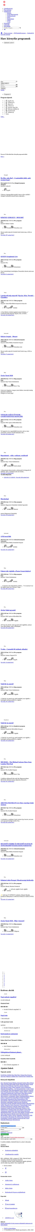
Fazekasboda (10, 1099)
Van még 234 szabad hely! (7, 515)
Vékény (21, 1091)
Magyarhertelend (25, 1111)
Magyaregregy (4, 1096)
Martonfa (19, 1103)
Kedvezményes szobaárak (9, 1034)
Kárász (30, 1093)
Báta (15, 1099)
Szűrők (2, 90)
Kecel (27, 1118)
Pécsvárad (12, 1097)
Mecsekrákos (4, 1115)
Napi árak (4, 1015)
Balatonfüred (10, 19)
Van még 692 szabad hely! (7, 822)
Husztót (10, 1118)
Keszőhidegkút (4, 1094)
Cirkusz (11, 105)
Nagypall (7, 1097)
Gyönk (28, 1088)
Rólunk (7, 1200)
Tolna (2, 1084)
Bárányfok (23, 1084)
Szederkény (20, 1115)
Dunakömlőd (14, 1100)
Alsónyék (30, 1090)
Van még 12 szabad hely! (7, 934)
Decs (18, 1086)
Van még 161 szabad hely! (7, 701)
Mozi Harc (17, 1075)
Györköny (30, 1091)
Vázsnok (10, 1109)
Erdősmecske (10, 1093)
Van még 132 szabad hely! (7, 858)
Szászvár (26, 1090)
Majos (27, 1084)
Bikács (17, 1096)
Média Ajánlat (8, 1188)
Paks (19, 1094)
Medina (15, 1083)
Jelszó (2, 1129)
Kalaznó (3, 1086)
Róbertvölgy (20, 1117)
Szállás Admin (9, 1180)
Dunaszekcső (4, 1103)
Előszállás (3, 1119)
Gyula (8, 22)
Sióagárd (6, 1083)
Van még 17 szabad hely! (7, 473)
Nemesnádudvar (21, 1099)
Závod (7, 1086)
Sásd (15, 1111)
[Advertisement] (17, 62)
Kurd (2, 1091)
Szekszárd (19, 1083)
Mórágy (6, 1090)
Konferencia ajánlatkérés (11, 1150)
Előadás (11, 112)
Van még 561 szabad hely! (7, 781)
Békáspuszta (9, 1119)
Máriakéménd (4, 1112)
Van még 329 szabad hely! (7, 315)
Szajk (17, 1114)
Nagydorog (11, 1091)
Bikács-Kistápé (20, 1097)
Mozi (10, 104)
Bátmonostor (18, 1108)
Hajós (12, 1105)
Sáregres (21, 1109)
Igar (18, 1109)
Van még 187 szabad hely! (7, 235)
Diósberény (28, 1087)
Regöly (19, 1093)
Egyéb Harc (4, 1075)
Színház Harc (10, 1075)
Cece (28, 1108)
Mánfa (27, 1106)
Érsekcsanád (4, 1099)
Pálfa (9, 1100)
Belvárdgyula (16, 1119)
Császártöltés (10, 1111)
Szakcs (15, 1109)
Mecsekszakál (25, 1114)
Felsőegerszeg (4, 1109)
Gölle (30, 1115)
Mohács (23, 1112)
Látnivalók (6, 25)
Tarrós (29, 1105)
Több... (2, 116)
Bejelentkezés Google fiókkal (8, 1126)
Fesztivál (11, 110)
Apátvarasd (4, 1093)
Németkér (14, 1103)
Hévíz (8, 17)
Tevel (5, 1084)
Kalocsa (3, 1097)
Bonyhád (9, 1084)
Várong (10, 1115)
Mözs (28, 1083)
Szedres (24, 1083)
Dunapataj (3, 1106)
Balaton (9, 13)
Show (7, 114)
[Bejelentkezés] (5, 29)
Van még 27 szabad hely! (7, 354)
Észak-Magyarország (12, 14)
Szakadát (17, 1087)
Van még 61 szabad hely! (7, 274)
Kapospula (3, 1108)
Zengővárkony (24, 1094)
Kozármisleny (4, 1118)
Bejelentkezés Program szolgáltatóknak (15, 1192)
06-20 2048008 (10, 1204)
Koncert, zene (13, 107)
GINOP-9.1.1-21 (9, 1218)
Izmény (10, 1087)
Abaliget (14, 1118)
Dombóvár (24, 1102)
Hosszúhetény (4, 1100)
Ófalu (10, 1090)
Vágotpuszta (4, 1111)
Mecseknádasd (15, 1090)
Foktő (15, 1093)
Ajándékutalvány (8, 8)
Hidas (13, 1087)
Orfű (20, 1114)
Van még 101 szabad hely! (7, 549)
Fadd (15, 1086)
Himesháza (3, 1102)
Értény (9, 1112)
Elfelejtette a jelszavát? (6, 1132)
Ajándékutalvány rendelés (11, 1154)
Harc (2, 1083)
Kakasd (10, 1083)
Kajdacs (22, 1086)
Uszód (10, 1094)
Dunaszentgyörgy (21, 1088)
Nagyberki (27, 1117)
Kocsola (19, 1102)
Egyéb (11, 101)
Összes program (8, 33)
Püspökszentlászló (24, 1096)
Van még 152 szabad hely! (7, 899)
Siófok (9, 20)
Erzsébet (28, 1100)
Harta (2, 1114)
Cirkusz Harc (23, 1075)
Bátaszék (6, 1091)
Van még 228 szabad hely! (7, 434)
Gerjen (21, 1090)
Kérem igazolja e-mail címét (8, 1139)
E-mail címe (4, 1127)
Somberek (23, 1100)
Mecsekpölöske (30, 1103)
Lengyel (22, 1087)
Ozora (25, 1109)
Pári (27, 1099)
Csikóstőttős (10, 1102)
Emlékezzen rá (5, 1131)
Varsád (31, 1084)
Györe (2, 1090)
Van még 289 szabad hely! (7, 588)
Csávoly (14, 1115)
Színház (11, 102)
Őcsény (18, 1084)
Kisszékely (26, 1097)
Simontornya (9, 1106)
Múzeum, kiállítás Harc (12, 1076)
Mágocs (31, 1096)
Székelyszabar (21, 1106)
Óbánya (17, 1091)
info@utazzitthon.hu (11, 1208)
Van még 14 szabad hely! (7, 662)
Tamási (15, 1102)
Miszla (26, 1093)
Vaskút (19, 1111)
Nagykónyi (17, 1105)
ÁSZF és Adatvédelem (10, 1228)
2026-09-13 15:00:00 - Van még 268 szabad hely (16, 477)
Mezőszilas (11, 1117)
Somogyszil (20, 1118)
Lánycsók (14, 1112)
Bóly (24, 1118)
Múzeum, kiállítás (13, 109)
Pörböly (26, 1091)
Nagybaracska (7, 1114)
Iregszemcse (26, 1115)
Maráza (24, 1103)
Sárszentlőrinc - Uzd (11, 1088)
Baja (19, 1100)
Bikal (22, 1093)
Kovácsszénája (4, 1117)
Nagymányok (4, 1087)
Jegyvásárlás (7, 26)
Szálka (14, 1084)
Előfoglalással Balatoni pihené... (11, 1052)
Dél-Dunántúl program (20, 33)
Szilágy (2, 1105)
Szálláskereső (7, 11)
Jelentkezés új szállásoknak (12, 1184)
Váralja (32, 1088)
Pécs (16, 1117)
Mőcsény (11, 1086)
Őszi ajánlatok (7, 10)
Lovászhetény (12, 1096)
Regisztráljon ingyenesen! (17, 1137)
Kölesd (32, 1083)
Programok (7, 23)
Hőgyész (26, 1086)
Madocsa (24, 1108)
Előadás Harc (29, 1076)
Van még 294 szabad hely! (7, 628)
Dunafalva (7, 1105)
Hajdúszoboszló (11, 16)
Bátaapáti (3, 1088)
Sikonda (15, 1106)
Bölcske (13, 1114)
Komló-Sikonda (11, 1108)
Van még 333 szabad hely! (7, 740)
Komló (9, 1103)
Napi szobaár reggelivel (8, 997)
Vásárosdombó (24, 1105)
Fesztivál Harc (22, 1076)
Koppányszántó (29, 1112)
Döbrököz (15, 1094)
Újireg (18, 1112)
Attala (29, 1109)
